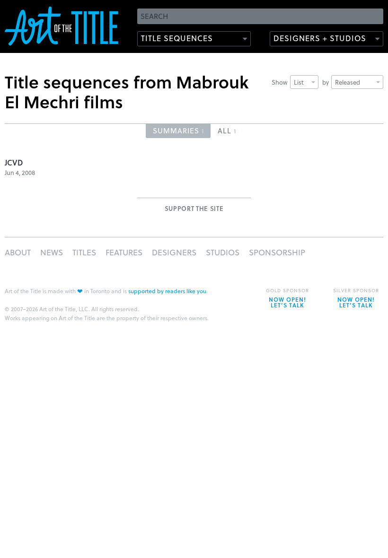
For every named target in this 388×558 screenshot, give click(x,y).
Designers (174, 252)
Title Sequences (177, 38)
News (51, 252)
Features (124, 252)
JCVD (14, 162)
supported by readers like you (167, 291)
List (299, 82)
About (18, 252)
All (227, 130)
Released (347, 82)
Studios (222, 252)
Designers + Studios (319, 38)
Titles (84, 252)
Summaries (178, 130)
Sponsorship (277, 252)
